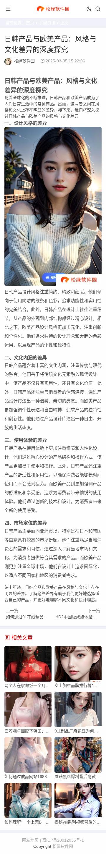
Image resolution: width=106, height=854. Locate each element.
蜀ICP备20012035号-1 (63, 840)
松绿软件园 (24, 61)
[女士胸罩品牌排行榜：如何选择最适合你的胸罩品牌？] (78, 665)
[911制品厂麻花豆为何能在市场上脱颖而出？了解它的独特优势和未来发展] (78, 711)
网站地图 (30, 840)
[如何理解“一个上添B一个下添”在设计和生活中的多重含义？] (28, 802)
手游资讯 (47, 22)
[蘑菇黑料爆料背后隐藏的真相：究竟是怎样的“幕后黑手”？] (78, 756)
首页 (30, 22)
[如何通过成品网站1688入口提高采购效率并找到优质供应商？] (28, 756)
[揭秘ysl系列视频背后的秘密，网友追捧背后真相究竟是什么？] (78, 802)
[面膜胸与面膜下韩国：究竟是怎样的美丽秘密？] (28, 711)
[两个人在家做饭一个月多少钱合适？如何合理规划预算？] (28, 665)
